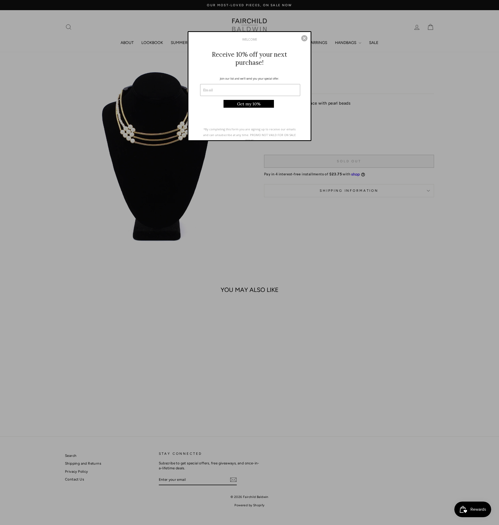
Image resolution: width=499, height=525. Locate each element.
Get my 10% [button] (249, 103)
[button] (304, 38)
